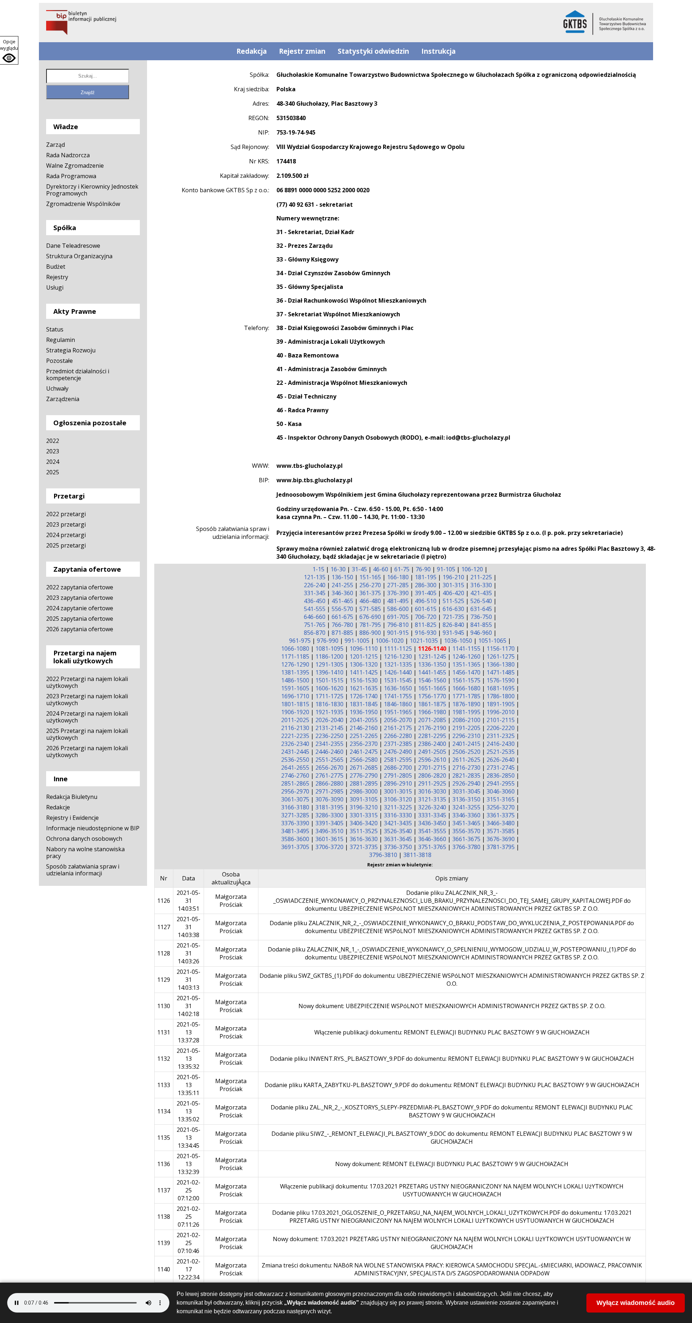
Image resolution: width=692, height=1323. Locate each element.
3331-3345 (432, 815)
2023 (52, 451)
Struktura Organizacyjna (79, 256)
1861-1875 (432, 704)
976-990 (327, 641)
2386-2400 (432, 744)
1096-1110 (364, 648)
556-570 (342, 609)
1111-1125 (398, 648)
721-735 (453, 617)
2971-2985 (329, 791)
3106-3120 (398, 799)
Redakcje (58, 807)
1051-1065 (492, 641)
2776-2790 (364, 775)
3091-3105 (364, 799)
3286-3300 (329, 815)
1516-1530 (364, 680)
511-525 (453, 601)
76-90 (423, 569)
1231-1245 (432, 656)
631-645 (481, 609)
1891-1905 (501, 704)
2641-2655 (295, 768)
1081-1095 (329, 648)
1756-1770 (432, 696)
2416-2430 (501, 744)
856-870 (314, 633)
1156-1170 (501, 648)
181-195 (425, 577)
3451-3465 (466, 823)
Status (54, 329)
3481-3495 (295, 831)
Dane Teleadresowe (73, 246)
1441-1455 (432, 672)
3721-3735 (364, 847)
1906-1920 (295, 712)
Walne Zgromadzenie (75, 166)
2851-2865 (295, 783)
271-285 (398, 585)
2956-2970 (295, 791)
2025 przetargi (66, 545)
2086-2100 (466, 720)
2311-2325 (501, 736)
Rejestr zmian (302, 51)
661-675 (342, 617)
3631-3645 (398, 839)
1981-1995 (466, 712)
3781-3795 (501, 847)
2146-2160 (364, 728)
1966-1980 (432, 712)
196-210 (453, 577)
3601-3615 (329, 839)
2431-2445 (295, 752)
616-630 (453, 609)
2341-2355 (329, 744)
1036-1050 (458, 641)
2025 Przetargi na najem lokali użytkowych (87, 734)
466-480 (370, 601)
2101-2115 (501, 720)
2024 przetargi (66, 535)
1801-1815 (295, 704)
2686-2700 (398, 768)
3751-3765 (432, 847)
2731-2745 (501, 768)
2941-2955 (501, 783)
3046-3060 (501, 791)
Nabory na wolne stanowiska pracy (85, 852)
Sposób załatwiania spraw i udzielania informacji (82, 869)
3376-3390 (295, 823)
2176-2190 (432, 728)
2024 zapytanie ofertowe (79, 608)
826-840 (453, 625)
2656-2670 (329, 768)
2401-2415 (466, 744)
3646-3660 (432, 839)
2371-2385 (398, 744)
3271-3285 (295, 815)
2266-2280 (398, 736)
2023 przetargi (66, 524)
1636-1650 (398, 688)
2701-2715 (432, 768)
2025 (52, 472)
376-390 (398, 593)
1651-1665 (432, 688)
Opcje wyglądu (9, 44)
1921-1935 (329, 712)
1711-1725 (329, 696)
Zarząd (55, 145)
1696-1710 (295, 696)
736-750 (481, 617)
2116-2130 (295, 728)
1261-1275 (501, 656)
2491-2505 (432, 752)
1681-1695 (501, 688)
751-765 (314, 625)
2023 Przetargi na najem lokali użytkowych (87, 699)
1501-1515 (329, 680)
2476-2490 (398, 752)
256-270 (370, 585)
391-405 (425, 593)
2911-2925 (432, 783)
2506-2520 (466, 752)
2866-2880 (329, 783)
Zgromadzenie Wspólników (83, 204)
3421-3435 (398, 823)
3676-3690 (501, 839)
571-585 (370, 609)
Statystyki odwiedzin (373, 51)
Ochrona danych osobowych (84, 839)
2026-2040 (329, 720)
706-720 (425, 617)
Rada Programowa (71, 176)
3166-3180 (295, 807)
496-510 (425, 601)
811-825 (425, 625)
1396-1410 (329, 672)
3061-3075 (295, 799)
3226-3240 (432, 807)
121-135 (314, 577)
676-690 (370, 617)
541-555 (314, 609)
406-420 (453, 593)
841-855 (481, 625)
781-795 (370, 625)
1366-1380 (501, 664)
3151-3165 (501, 799)
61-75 (401, 569)
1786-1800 (501, 696)
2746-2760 (295, 775)
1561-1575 (466, 680)
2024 (52, 462)
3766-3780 (466, 847)
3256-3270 (501, 807)
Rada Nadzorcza (68, 155)
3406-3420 (364, 823)
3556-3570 (466, 831)
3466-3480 (501, 823)
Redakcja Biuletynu (71, 797)
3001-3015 (398, 791)
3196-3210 (364, 807)
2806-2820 (432, 775)
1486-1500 (295, 680)
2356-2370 (364, 744)
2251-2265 (364, 736)
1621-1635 (364, 688)
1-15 (318, 569)
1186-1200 (329, 656)
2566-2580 (364, 760)
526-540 (481, 601)
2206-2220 (501, 728)
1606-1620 (329, 688)
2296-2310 (466, 736)
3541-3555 (432, 831)
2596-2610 (432, 760)
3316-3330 (398, 815)
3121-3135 (432, 799)
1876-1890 (466, 704)
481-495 (398, 601)
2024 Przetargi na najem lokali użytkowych (87, 716)
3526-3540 (398, 831)
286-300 (425, 585)
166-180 (398, 577)
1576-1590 (501, 680)
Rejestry (57, 277)
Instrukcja (438, 51)
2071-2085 (432, 720)
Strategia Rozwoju (71, 350)
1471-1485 (501, 672)
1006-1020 (390, 641)
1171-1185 (295, 656)
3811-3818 (417, 855)
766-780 (342, 625)
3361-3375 (501, 815)
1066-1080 (295, 648)
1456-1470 (466, 672)
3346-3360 (466, 815)
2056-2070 (398, 720)
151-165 (370, 577)
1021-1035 (424, 641)
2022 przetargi (66, 514)
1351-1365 (466, 664)
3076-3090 (329, 799)
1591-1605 (295, 688)
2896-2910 (398, 783)
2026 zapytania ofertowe (79, 629)
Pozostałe (59, 361)
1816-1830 (329, 704)
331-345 (314, 593)
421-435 (481, 593)
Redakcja (251, 51)
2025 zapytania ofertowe (79, 619)
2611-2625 (466, 760)
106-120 (472, 569)
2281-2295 (432, 736)
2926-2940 (466, 783)
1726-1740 (364, 696)
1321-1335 (398, 664)
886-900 (370, 633)
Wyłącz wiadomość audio (635, 1302)
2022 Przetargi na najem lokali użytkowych (87, 682)
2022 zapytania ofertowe (79, 587)
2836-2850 (501, 775)
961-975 (300, 641)
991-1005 (357, 641)
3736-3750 (398, 847)
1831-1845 (364, 704)
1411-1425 (364, 672)
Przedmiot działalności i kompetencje (77, 374)
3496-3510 (329, 831)
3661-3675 (466, 839)
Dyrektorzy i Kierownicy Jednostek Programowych (92, 190)
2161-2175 (398, 728)
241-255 (342, 585)
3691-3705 (295, 847)
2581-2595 (398, 760)
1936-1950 (364, 712)
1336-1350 (432, 664)
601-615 (425, 609)
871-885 (342, 633)
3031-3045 (466, 791)
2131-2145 (329, 728)
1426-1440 (398, 672)
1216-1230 (398, 656)
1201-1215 (364, 656)
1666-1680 (466, 688)
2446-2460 (329, 752)
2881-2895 (364, 783)
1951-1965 (398, 712)
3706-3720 (329, 847)
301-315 (453, 585)
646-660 (314, 617)
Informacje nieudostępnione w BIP (92, 828)
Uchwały (57, 388)
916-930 (425, 633)
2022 (52, 441)
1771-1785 (466, 696)
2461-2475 (364, 752)
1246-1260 (466, 656)
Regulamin (60, 340)
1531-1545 (398, 680)
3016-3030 (432, 791)
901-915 (398, 633)
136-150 (342, 577)
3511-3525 (364, 831)
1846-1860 (398, 704)
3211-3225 (398, 807)
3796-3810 (383, 855)
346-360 (342, 593)
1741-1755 (398, 696)
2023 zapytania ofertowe (79, 598)
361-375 (370, 593)
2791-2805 (398, 775)
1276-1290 (295, 664)
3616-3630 (364, 839)
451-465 (342, 601)
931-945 (453, 633)
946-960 (481, 633)
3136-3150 (466, 799)
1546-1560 (432, 680)
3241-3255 (466, 807)
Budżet (55, 267)
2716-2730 (466, 768)
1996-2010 (501, 712)
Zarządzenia (62, 399)
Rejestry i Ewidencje (72, 818)
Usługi (54, 287)
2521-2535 (501, 752)
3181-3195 (329, 807)
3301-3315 (364, 815)
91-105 (446, 569)
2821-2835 (466, 775)
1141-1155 (466, 648)
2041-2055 (364, 720)
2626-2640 (501, 760)
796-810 (398, 625)
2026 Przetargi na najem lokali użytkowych (87, 751)
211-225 (481, 577)
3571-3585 (501, 831)
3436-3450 (432, 823)
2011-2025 (295, 720)
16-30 (338, 569)
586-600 (398, 609)
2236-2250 (329, 736)
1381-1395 (295, 672)
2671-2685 (364, 768)
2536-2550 (295, 760)
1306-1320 (364, 664)
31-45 (359, 569)
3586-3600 (295, 839)
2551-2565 (329, 760)
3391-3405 (329, 823)
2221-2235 (295, 736)
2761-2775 (329, 775)
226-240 (314, 585)
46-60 (380, 569)
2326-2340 (295, 744)
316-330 (481, 585)
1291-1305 (329, 664)
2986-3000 (364, 791)
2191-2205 (466, 728)
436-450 (314, 601)
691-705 (398, 617)
